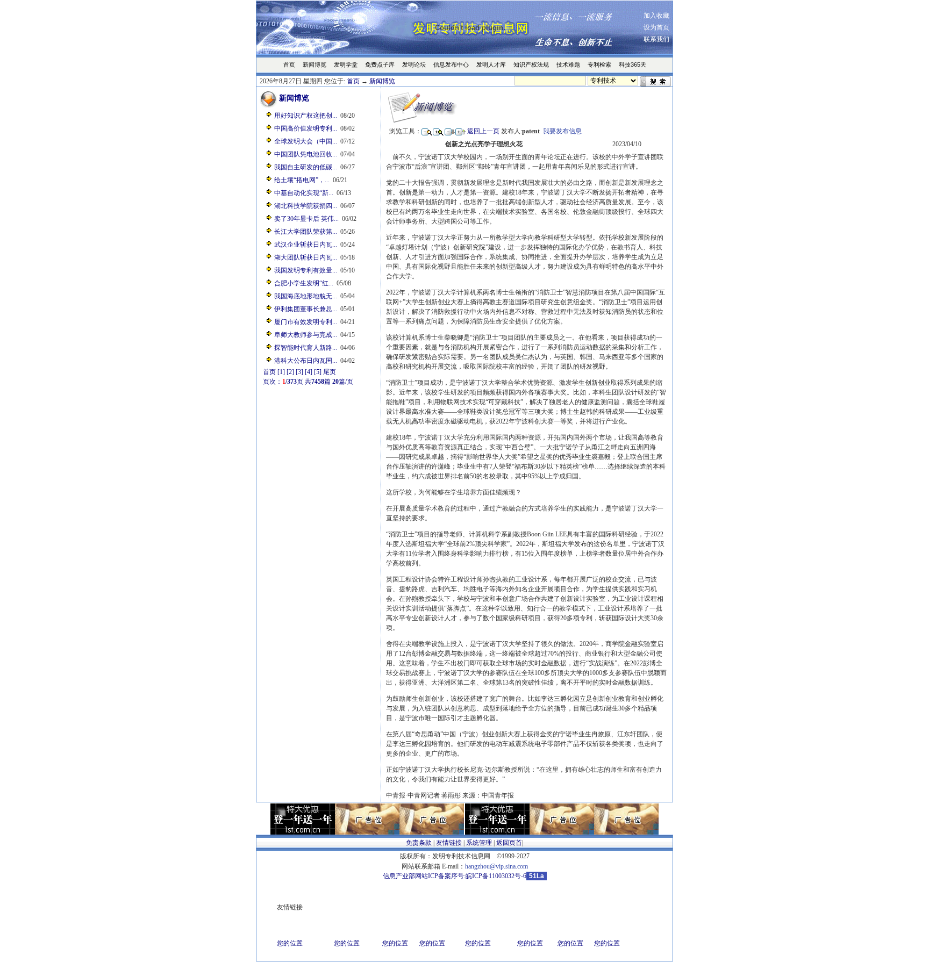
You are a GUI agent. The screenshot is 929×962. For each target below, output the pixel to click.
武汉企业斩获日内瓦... (305, 244)
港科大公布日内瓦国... (305, 360)
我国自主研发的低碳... (305, 167)
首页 (353, 81)
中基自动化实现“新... (303, 193)
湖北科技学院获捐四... (305, 206)
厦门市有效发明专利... (305, 322)
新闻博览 (382, 81)
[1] (281, 372)
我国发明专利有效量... (305, 270)
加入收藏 (656, 15)
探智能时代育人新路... (305, 347)
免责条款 (419, 842)
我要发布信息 (562, 131)
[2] (290, 372)
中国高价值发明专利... (305, 128)
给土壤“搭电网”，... (302, 180)
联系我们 (656, 39)
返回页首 (509, 842)
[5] (317, 372)
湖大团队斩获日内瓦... (305, 257)
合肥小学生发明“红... (303, 283)
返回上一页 (483, 131)
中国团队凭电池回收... (305, 154)
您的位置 (290, 943)
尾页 (329, 372)
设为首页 (656, 27)
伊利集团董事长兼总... (305, 309)
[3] (299, 372)
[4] (308, 372)
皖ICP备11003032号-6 (496, 876)
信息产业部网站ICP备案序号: (424, 876)
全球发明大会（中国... (305, 141)
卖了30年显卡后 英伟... (306, 218)
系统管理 (479, 842)
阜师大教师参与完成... (305, 335)
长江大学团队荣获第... (305, 231)
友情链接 (449, 842)
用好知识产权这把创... (305, 115)
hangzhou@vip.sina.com (496, 866)
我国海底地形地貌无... (305, 296)
